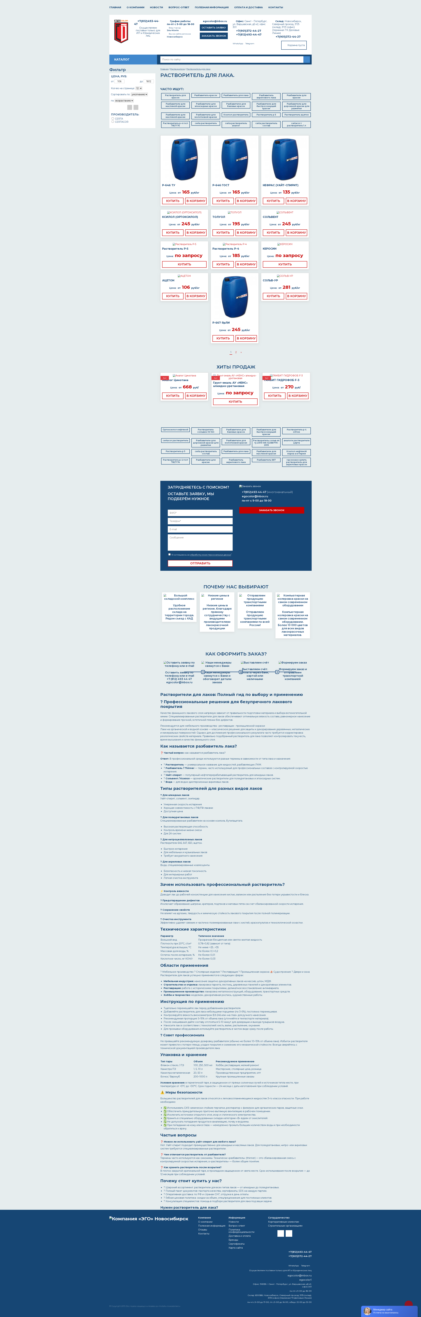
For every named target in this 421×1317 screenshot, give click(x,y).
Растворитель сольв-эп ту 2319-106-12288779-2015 (266, 442)
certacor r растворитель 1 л (296, 124)
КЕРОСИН (269, 248)
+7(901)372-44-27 (288, 36)
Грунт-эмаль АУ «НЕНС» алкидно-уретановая (230, 384)
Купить (172, 201)
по (112, 100)
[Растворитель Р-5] (184, 244)
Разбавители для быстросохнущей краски (266, 106)
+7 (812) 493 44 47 (179, 679)
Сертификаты (237, 1243)
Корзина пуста (296, 45)
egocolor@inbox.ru (215, 21)
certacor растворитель (175, 440)
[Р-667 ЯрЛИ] (234, 297)
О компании (135, 7)
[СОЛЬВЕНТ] (285, 212)
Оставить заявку (214, 27)
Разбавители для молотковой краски (206, 115)
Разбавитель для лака (235, 95)
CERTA (118, 118)
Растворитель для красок (175, 96)
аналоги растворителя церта (297, 441)
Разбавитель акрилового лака (266, 96)
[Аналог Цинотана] (184, 375)
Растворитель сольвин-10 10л (205, 430)
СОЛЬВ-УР (270, 280)
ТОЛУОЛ (218, 217)
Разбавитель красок (205, 95)
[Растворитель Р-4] (234, 244)
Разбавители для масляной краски (175, 105)
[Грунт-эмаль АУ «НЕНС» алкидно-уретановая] (235, 377)
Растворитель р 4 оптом (296, 430)
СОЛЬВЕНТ (270, 217)
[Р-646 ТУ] (184, 159)
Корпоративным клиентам (283, 1221)
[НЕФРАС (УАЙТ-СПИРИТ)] (285, 159)
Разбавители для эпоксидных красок (206, 105)
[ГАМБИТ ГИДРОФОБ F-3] (286, 375)
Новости (156, 7)
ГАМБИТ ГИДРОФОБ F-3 (281, 380)
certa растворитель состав (266, 124)
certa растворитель (206, 123)
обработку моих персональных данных (210, 555)
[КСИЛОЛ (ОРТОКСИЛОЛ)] (184, 212)
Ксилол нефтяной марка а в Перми (296, 452)
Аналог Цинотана (175, 380)
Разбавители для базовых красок (236, 105)
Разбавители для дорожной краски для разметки (296, 106)
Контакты (275, 7)
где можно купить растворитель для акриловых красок (296, 462)
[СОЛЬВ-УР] (285, 276)
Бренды (233, 1239)
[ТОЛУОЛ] (234, 212)
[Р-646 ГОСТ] (234, 159)
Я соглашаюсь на (201, 555)
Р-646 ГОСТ (220, 185)
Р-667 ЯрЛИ (221, 322)
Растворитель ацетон (297, 114)
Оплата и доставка (248, 7)
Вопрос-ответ (179, 7)
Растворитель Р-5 (175, 248)
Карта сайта (236, 1247)
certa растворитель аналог (236, 124)
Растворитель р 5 (266, 114)
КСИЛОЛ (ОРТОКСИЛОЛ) (180, 217)
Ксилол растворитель (235, 114)
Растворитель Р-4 (225, 248)
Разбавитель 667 (266, 460)
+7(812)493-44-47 (248, 34)
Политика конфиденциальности (241, 1230)
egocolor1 (305, 1279)
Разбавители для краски (296, 96)
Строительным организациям (285, 1225)
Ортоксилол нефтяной (175, 429)
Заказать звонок (214, 35)
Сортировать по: (120, 94)
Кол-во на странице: (123, 88)
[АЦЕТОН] (184, 276)
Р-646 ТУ (168, 185)
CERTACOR (121, 121)
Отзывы (202, 1229)
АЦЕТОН (168, 280)
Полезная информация (212, 7)
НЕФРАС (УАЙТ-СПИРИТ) (280, 185)
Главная (115, 7)
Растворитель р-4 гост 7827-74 (175, 124)
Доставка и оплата (240, 1235)
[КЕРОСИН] (285, 244)
